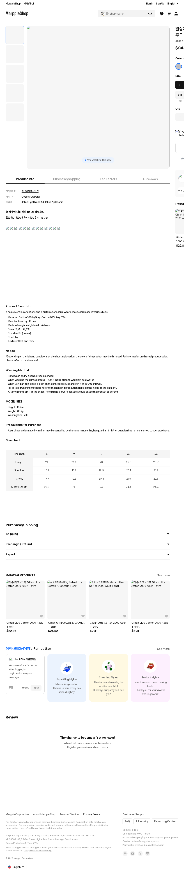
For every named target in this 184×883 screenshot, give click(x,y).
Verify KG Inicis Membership (38, 850)
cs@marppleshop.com (166, 837)
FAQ (127, 821)
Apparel (35, 196)
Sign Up (160, 3)
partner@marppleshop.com (145, 841)
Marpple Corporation (17, 814)
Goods (25, 196)
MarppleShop (13, 3)
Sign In (149, 3)
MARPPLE (29, 3)
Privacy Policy (91, 814)
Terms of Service (69, 814)
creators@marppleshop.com (149, 845)
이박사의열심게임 (30, 191)
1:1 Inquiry (142, 821)
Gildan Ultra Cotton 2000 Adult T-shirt (24, 624)
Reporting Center (165, 821)
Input (36, 687)
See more (163, 575)
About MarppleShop (44, 814)
